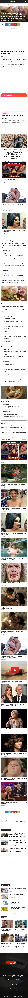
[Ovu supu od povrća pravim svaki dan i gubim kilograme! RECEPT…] (4, 909)
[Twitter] (10, 988)
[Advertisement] (14, 38)
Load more (14, 913)
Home (2, 4)
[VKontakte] (17, 988)
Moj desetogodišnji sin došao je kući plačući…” (7, 820)
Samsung (4, 20)
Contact (22, 992)
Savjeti (3, 941)
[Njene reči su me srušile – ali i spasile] (21, 924)
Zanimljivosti (6, 4)
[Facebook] (7, 988)
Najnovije (3, 927)
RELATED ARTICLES (6, 829)
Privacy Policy (17, 992)
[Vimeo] (14, 988)
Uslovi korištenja (11, 992)
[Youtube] (21, 988)
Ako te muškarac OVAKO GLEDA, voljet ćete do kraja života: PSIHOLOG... (7, 945)
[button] (26, 1)
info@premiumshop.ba (16, 979)
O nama (5, 992)
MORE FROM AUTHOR (16, 829)
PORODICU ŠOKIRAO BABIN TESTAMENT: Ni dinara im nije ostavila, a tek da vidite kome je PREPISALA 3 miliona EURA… (20, 822)
